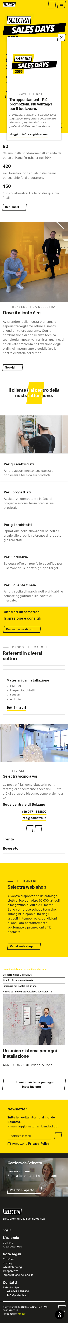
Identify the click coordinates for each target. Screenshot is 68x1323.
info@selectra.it (34, 817)
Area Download (12, 1246)
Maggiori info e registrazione (28, 134)
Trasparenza (10, 1271)
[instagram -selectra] (15, 1230)
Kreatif (22, 1314)
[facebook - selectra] (20, 1230)
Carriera (8, 1242)
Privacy (7, 1263)
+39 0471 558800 (34, 811)
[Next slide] (64, 658)
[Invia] (58, 1135)
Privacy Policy (38, 1143)
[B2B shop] (52, 4)
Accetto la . (31, 1143)
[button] (34, 804)
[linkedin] (24, 1230)
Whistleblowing (12, 1267)
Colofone (8, 1259)
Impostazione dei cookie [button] (18, 1275)
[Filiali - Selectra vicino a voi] (29, 828)
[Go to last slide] (55, 658)
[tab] (34, 969)
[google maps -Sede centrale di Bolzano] (38, 828)
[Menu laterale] (61, 4)
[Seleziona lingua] (45, 4)
